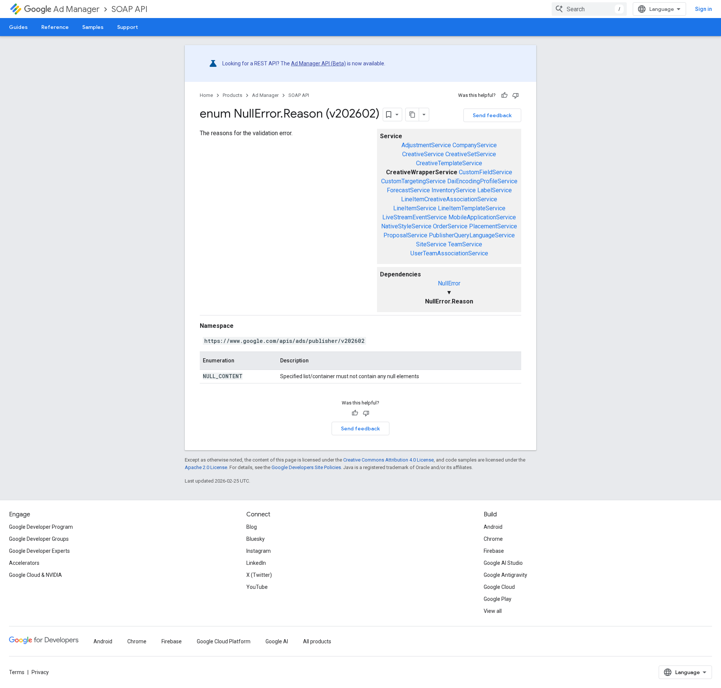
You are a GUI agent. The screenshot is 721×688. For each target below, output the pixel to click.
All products (317, 641)
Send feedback (492, 115)
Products (232, 95)
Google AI (276, 641)
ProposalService (405, 235)
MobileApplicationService (482, 217)
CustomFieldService (485, 172)
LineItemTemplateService (471, 208)
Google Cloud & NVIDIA (35, 575)
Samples (93, 27)
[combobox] (589, 9)
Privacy (40, 672)
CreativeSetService (470, 154)
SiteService (431, 244)
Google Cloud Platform (223, 641)
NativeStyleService (406, 226)
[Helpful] (504, 95)
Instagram (258, 551)
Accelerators (24, 563)
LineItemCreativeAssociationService (449, 199)
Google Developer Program (41, 527)
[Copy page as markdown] (412, 114)
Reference (55, 27)
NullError (449, 283)
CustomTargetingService (413, 181)
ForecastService (408, 190)
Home (206, 95)
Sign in (703, 9)
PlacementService (493, 226)
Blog (251, 527)
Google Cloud (499, 587)
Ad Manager (76, 9)
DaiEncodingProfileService (482, 181)
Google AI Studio (503, 563)
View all (493, 611)
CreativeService (423, 154)
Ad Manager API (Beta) (318, 63)
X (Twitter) (259, 575)
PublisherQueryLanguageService (472, 235)
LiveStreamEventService (414, 217)
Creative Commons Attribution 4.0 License (388, 460)
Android (493, 527)
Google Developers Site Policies (306, 467)
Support (127, 27)
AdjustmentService (426, 145)
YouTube (257, 587)
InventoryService (453, 190)
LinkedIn (256, 563)
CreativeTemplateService (449, 163)
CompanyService (475, 145)
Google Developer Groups (39, 539)
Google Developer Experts (39, 551)
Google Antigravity (505, 575)
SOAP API (130, 9)
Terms (16, 672)
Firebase (494, 551)
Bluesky (255, 539)
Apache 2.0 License (206, 467)
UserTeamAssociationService (449, 253)
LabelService (494, 190)
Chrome (493, 539)
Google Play (497, 599)
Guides (18, 27)
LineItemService (414, 208)
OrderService (450, 226)
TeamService (465, 244)
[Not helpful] (515, 95)
